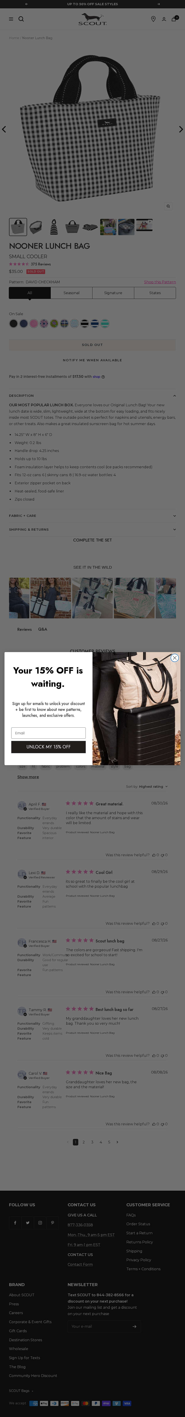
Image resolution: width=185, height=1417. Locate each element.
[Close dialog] (175, 658)
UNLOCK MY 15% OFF (49, 747)
